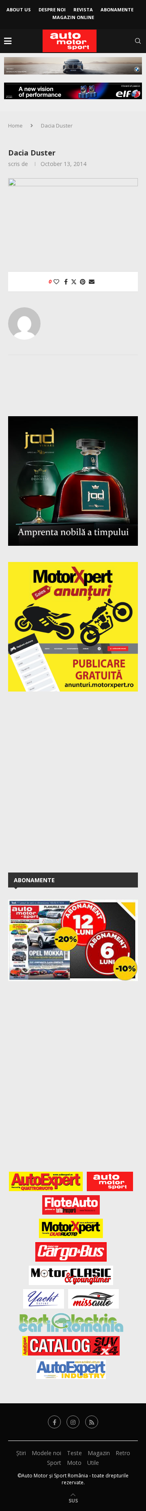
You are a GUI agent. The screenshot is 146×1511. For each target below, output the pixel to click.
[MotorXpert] (71, 1228)
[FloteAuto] (71, 1205)
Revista (83, 9)
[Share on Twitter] (74, 281)
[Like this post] (56, 281)
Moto (74, 1462)
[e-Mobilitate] (71, 1322)
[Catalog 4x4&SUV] (71, 1346)
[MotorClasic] (71, 1275)
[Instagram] (73, 1421)
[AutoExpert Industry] (70, 1369)
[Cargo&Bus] (70, 1252)
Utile (93, 1462)
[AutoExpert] (46, 1181)
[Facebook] (54, 1421)
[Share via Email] (91, 281)
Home (15, 125)
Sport (54, 1462)
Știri (21, 1453)
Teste (74, 1453)
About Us (18, 9)
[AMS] (110, 1181)
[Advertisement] (73, 780)
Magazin (99, 1453)
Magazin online (73, 17)
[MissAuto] (93, 1299)
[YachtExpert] (43, 1299)
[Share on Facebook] (66, 281)
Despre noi (52, 9)
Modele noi (46, 1453)
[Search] (138, 41)
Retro (123, 1453)
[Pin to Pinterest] (83, 281)
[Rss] (91, 1421)
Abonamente (117, 9)
